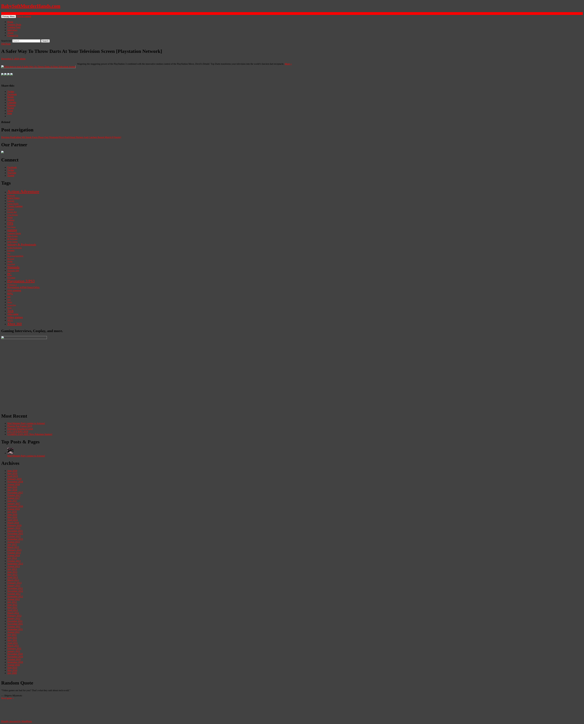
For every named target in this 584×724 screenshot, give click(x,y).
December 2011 (15, 621)
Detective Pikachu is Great (20, 428)
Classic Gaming (15, 206)
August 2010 (13, 665)
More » (288, 64)
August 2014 (13, 555)
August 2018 (13, 484)
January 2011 (13, 651)
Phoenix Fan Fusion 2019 (19, 426)
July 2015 (12, 544)
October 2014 (14, 552)
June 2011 (12, 637)
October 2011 (13, 626)
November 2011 (15, 624)
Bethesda (11, 195)
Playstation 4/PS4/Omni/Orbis (23, 287)
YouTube (11, 173)
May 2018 (12, 490)
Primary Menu (8, 16)
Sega (9, 299)
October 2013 (14, 561)
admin (23, 58)
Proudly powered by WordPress (16, 721)
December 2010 (15, 654)
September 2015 (15, 539)
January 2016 (13, 528)
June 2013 (12, 572)
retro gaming (14, 290)
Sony (9, 302)
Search (4, 13)
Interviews (12, 30)
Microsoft (10, 259)
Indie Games (12, 241)
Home (10, 22)
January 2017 (13, 503)
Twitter (10, 170)
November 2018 (15, 481)
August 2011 (13, 632)
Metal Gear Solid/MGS (15, 256)
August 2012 (13, 599)
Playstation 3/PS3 (21, 281)
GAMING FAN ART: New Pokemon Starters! (29, 434)
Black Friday (13, 198)
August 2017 (13, 498)
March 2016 (13, 522)
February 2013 (14, 583)
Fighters (10, 220)
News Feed (11, 264)
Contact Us (12, 35)
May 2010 (12, 670)
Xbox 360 (14, 324)
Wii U (10, 320)
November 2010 (15, 656)
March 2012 (13, 613)
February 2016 (14, 525)
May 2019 (12, 473)
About (10, 32)
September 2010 (15, 662)
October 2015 (14, 536)
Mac (8, 253)
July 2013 (12, 569)
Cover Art (12, 212)
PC (9, 274)
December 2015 (15, 531)
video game (12, 314)
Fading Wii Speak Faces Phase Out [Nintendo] (30, 137)
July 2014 (12, 558)
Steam (9, 308)
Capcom (10, 201)
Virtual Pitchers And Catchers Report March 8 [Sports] (90, 137)
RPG (10, 293)
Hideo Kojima (12, 236)
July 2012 (12, 602)
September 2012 (15, 596)
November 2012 (15, 591)
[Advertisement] (92, 388)
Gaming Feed (13, 27)
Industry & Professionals (21, 244)
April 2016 (12, 520)
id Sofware (12, 239)
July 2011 (12, 634)
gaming (12, 230)
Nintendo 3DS (13, 271)
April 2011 (12, 643)
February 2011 (14, 648)
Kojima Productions (14, 248)
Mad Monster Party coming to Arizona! (26, 423)
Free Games (11, 227)
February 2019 (14, 479)
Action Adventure (23, 191)
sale (8, 297)
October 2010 (14, 659)
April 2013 (12, 577)
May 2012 (12, 607)
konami (10, 250)
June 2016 (12, 514)
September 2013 (15, 563)
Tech (10, 311)
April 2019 (12, 476)
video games (15, 317)
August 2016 (13, 509)
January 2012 (13, 618)
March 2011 (13, 645)
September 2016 (15, 506)
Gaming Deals (14, 24)
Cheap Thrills (13, 204)
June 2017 (12, 500)
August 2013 (13, 566)
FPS (10, 223)
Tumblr (10, 175)
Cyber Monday (12, 215)
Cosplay (10, 209)
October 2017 (14, 495)
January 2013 (13, 585)
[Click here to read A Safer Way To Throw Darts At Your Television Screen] (38, 66)
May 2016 (12, 517)
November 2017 (15, 492)
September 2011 (15, 629)
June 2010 (12, 667)
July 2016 (12, 511)
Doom (10, 217)
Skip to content (24, 16)
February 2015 (14, 550)
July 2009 (12, 673)
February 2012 (14, 615)
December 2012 (15, 588)
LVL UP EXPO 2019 (17, 431)
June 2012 (12, 604)
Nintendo (13, 267)
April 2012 (12, 610)
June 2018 (12, 487)
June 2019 (12, 470)
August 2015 (13, 541)
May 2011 (12, 640)
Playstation (11, 278)
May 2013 (12, 574)
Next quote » (7, 698)
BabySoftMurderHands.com (30, 6)
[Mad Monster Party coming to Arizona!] (10, 453)
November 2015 (15, 533)
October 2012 (14, 593)
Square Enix (11, 305)
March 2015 (13, 547)
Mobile (9, 261)
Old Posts (5, 44)
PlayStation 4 (12, 285)
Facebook (12, 167)
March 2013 (13, 580)
